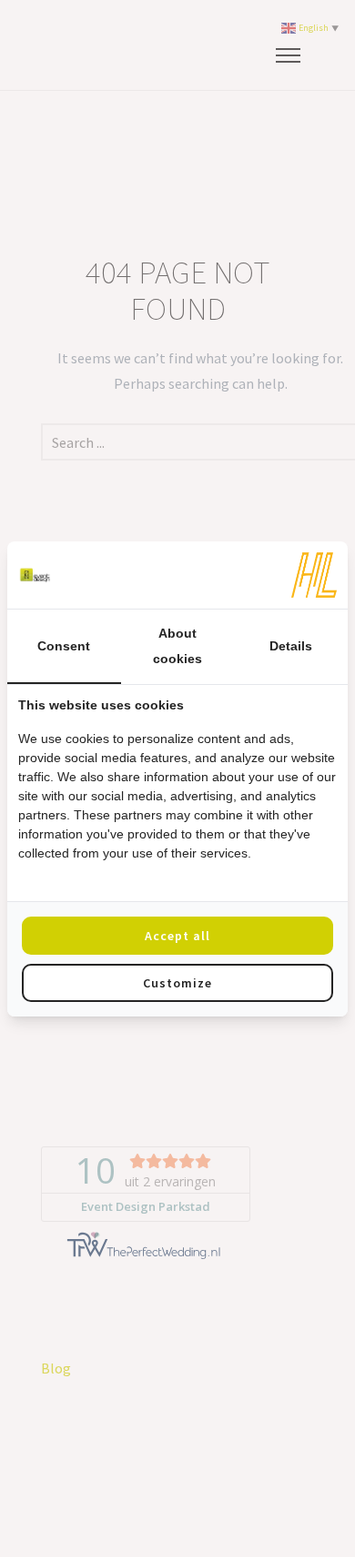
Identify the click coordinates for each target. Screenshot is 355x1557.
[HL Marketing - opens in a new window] (314, 575)
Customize (177, 983)
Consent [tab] (63, 646)
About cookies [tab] (177, 646)
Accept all (177, 935)
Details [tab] (290, 646)
